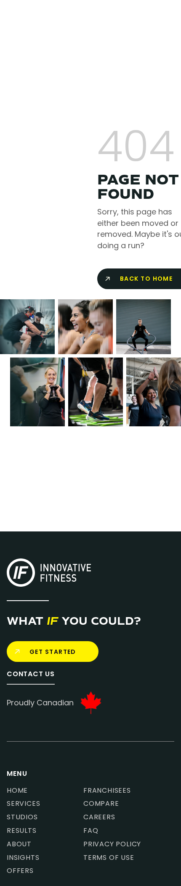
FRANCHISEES (107, 790)
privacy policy (112, 844)
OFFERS (20, 871)
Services (23, 803)
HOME (17, 790)
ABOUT (19, 844)
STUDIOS (22, 817)
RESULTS (22, 831)
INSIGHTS (23, 858)
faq (90, 831)
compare (101, 803)
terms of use (108, 858)
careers (99, 817)
